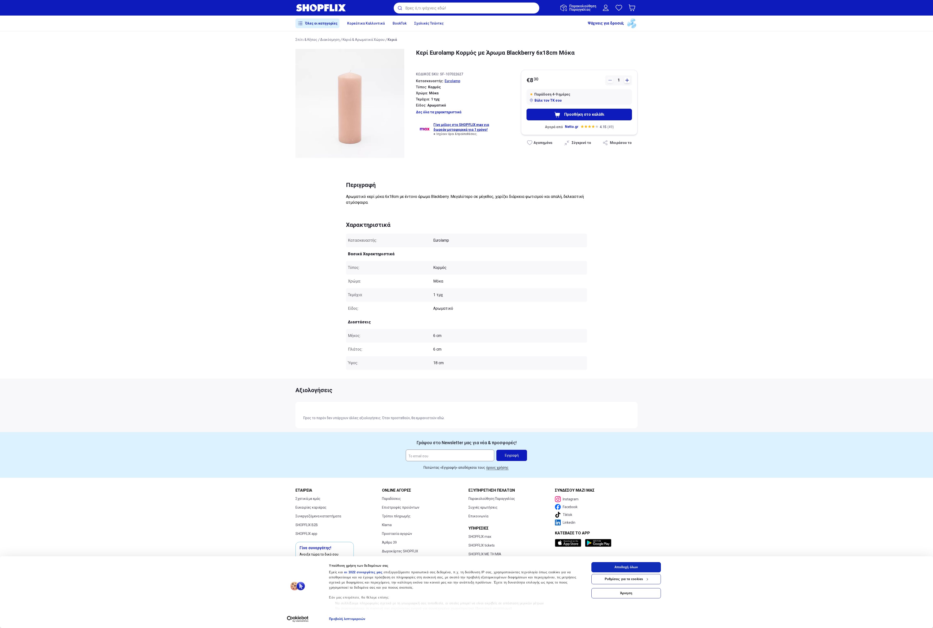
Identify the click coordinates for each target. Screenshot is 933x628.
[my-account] (605, 7)
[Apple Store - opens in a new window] (569, 543)
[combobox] (466, 8)
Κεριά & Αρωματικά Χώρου (364, 40)
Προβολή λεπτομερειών (347, 619)
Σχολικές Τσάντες (429, 23)
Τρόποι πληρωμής (396, 516)
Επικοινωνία (478, 516)
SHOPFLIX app (306, 534)
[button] (633, 7)
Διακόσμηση (330, 40)
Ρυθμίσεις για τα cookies (624, 579)
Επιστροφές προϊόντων (400, 507)
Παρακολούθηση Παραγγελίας (491, 499)
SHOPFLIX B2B (306, 525)
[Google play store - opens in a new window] (598, 543)
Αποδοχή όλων (626, 567)
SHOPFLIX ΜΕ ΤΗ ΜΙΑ (484, 554)
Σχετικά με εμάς (307, 499)
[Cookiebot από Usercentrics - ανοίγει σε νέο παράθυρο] (297, 619)
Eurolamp (452, 81)
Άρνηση (626, 593)
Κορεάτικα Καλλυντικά (366, 23)
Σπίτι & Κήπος (306, 40)
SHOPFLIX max (479, 537)
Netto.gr (572, 127)
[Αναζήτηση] (399, 8)
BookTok (399, 23)
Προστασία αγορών (397, 534)
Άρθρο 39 (389, 542)
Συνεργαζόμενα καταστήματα (318, 516)
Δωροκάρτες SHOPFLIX (400, 551)
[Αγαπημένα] (618, 7)
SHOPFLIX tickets (481, 545)
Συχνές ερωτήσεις (483, 507)
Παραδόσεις (391, 499)
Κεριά (392, 40)
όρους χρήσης (497, 467)
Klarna (387, 525)
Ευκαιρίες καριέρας (311, 507)
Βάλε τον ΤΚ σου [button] (548, 100)
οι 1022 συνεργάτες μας (363, 572)
